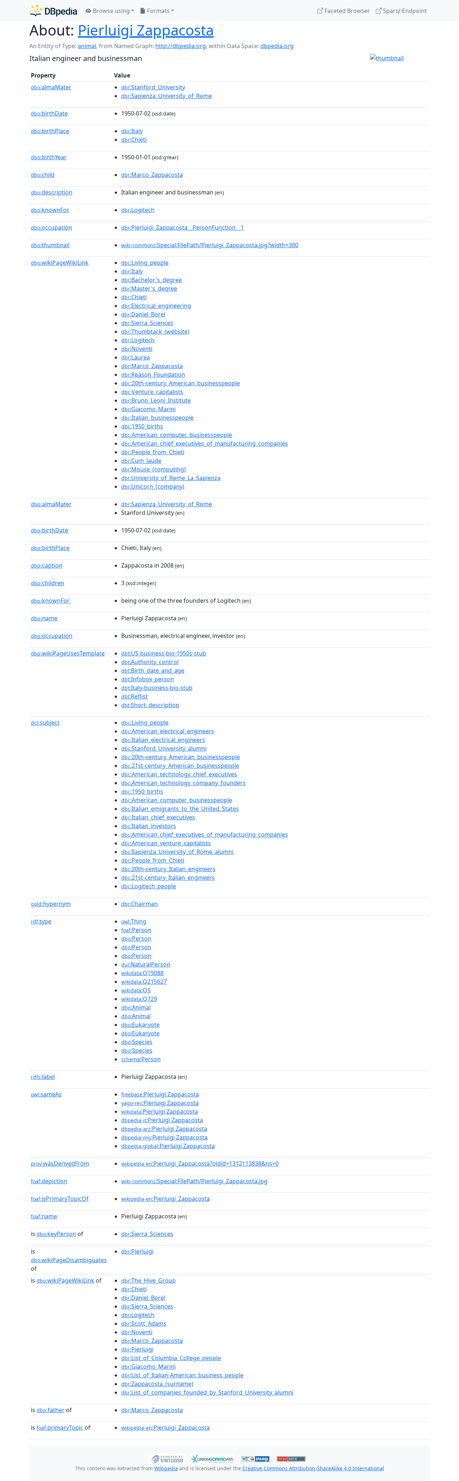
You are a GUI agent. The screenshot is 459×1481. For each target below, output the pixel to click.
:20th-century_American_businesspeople (180, 383)
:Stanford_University (153, 87)
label (43, 1077)
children (47, 583)
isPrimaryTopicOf (60, 1199)
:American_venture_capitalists (166, 843)
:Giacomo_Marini (148, 409)
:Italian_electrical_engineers (163, 740)
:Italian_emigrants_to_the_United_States (180, 809)
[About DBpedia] (53, 10)
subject (45, 723)
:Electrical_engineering (156, 306)
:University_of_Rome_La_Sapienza (171, 478)
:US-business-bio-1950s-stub (163, 653)
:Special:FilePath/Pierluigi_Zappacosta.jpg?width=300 (209, 245)
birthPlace (50, 131)
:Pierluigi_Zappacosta (165, 1199)
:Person (136, 930)
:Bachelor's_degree (151, 280)
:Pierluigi (137, 1251)
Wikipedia (166, 1468)
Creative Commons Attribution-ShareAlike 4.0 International (313, 1468)
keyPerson (56, 1234)
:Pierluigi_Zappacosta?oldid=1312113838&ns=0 (200, 1163)
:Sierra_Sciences (147, 323)
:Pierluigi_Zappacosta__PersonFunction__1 (182, 227)
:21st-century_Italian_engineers (168, 877)
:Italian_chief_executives (158, 817)
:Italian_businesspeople (157, 418)
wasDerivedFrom (60, 1163)
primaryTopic (60, 1427)
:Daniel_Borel (143, 314)
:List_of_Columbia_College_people (171, 1358)
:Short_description (150, 705)
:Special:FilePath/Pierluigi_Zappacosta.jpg (194, 1181)
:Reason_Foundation (153, 375)
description (51, 192)
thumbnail (50, 245)
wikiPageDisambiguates (69, 1260)
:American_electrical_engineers (167, 731)
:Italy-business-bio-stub (157, 688)
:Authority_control (150, 662)
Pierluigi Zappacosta (146, 30)
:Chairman (139, 904)
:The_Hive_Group (148, 1280)
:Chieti (134, 140)
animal (87, 46)
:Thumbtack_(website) (155, 331)
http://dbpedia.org (180, 46)
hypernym (51, 904)
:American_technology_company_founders (183, 783)
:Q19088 (142, 973)
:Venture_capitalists (152, 392)
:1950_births (142, 426)
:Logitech (138, 210)
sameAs (46, 1094)
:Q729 (139, 999)
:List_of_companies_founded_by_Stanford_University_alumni (207, 1392)
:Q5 (136, 990)
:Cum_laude (141, 461)
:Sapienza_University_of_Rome (166, 96)
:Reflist (134, 696)
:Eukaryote (140, 1025)
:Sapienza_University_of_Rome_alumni (177, 852)
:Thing (133, 921)
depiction (49, 1181)
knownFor (50, 210)
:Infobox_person (147, 679)
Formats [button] (158, 11)
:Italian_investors (148, 826)
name (44, 618)
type (41, 921)
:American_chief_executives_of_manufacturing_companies (204, 443)
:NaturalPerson (145, 964)
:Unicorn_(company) (152, 486)
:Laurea (135, 357)
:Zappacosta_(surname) (157, 1384)
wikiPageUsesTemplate (68, 653)
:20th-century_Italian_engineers (168, 869)
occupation (51, 227)
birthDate (49, 113)
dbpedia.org (277, 46)
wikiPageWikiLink (60, 263)
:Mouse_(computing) (153, 469)
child (43, 175)
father (51, 1410)
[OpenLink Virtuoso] (167, 1458)
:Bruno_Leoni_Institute (156, 400)
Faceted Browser (346, 11)
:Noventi (136, 349)
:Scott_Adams (143, 1323)
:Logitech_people (148, 886)
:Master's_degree (149, 288)
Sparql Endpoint (404, 11)
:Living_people (145, 263)
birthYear (49, 157)
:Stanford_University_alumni (164, 748)
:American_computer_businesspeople (176, 435)
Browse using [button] (110, 11)
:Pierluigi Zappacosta (160, 1094)
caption (46, 565)
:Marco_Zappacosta (152, 175)
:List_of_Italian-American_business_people (182, 1375)
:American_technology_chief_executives (179, 774)
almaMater (51, 87)
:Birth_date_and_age (152, 670)
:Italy (132, 131)
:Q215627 (144, 982)
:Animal (136, 1007)
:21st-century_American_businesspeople (180, 766)
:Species (136, 1042)
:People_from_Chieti (152, 452)
